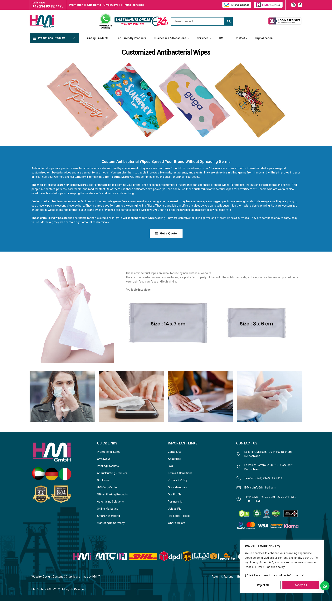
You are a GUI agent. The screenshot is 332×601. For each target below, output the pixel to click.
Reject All (263, 585)
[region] (282, 566)
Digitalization (264, 38)
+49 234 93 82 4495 (47, 6)
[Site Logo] (49, 21)
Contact (240, 38)
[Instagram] (293, 5)
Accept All (301, 585)
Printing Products (97, 38)
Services (202, 38)
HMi (221, 38)
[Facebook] (300, 5)
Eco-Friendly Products (131, 38)
